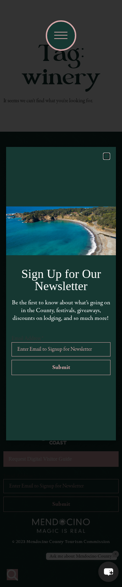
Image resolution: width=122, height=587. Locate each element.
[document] (61, 293)
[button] (108, 572)
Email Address (27, 338)
